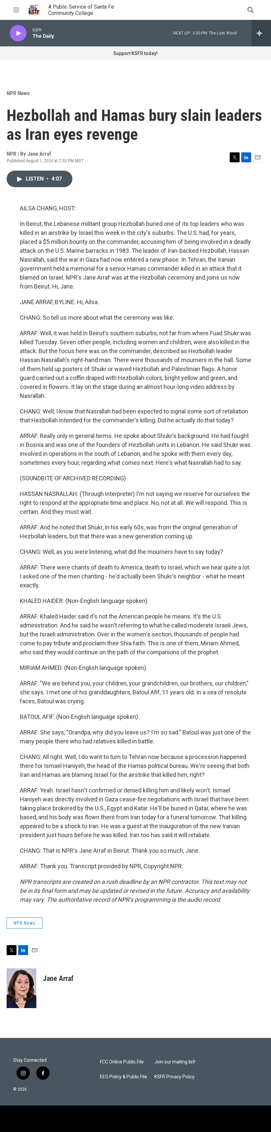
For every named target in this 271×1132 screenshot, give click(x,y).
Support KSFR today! (135, 53)
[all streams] (261, 33)
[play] (18, 33)
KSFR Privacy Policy (174, 1076)
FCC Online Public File (122, 1061)
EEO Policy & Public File (123, 1076)
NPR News (18, 93)
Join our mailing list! (174, 1061)
